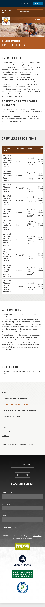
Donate (38, 3)
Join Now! (5, 436)
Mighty (29, 539)
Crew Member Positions (16, 398)
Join (4, 392)
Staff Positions (12, 416)
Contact (27, 464)
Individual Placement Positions (21, 410)
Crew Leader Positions (16, 404)
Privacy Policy (37, 536)
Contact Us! (6, 431)
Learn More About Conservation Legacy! (17, 444)
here (6, 374)
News (4, 440)
